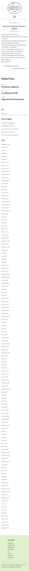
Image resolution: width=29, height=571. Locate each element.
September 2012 (5, 498)
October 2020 (5, 207)
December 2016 (5, 343)
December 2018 (5, 274)
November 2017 (5, 310)
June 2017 (3, 325)
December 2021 (5, 171)
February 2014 (5, 446)
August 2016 (4, 355)
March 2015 (4, 407)
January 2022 (4, 168)
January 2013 (4, 485)
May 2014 (3, 437)
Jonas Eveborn (14, 31)
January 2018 (4, 304)
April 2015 (4, 404)
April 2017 (4, 331)
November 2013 (5, 455)
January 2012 (4, 522)
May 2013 (3, 473)
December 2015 (5, 380)
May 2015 (3, 401)
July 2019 (3, 253)
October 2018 (4, 280)
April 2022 (4, 159)
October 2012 (4, 494)
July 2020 (3, 216)
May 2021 (3, 186)
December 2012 (5, 488)
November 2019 (5, 241)
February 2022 (5, 165)
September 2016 (5, 353)
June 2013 (3, 470)
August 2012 (4, 501)
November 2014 (5, 419)
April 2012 (4, 513)
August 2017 (4, 319)
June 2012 (3, 507)
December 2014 (5, 416)
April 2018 (4, 295)
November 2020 (5, 204)
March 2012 (4, 516)
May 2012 (3, 510)
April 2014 (4, 440)
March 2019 (4, 265)
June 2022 (4, 153)
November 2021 (5, 174)
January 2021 (4, 198)
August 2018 (4, 286)
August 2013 (4, 464)
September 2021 (5, 180)
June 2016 (3, 362)
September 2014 (5, 425)
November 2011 (5, 528)
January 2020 (4, 235)
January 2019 (4, 271)
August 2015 (4, 392)
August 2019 (4, 250)
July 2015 (3, 395)
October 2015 (4, 386)
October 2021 (4, 177)
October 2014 (4, 422)
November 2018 (5, 277)
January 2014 (4, 449)
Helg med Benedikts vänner (11, 66)
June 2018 (3, 289)
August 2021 (4, 183)
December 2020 (5, 201)
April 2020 (4, 226)
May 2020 (4, 223)
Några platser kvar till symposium (12, 99)
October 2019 (4, 244)
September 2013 (5, 461)
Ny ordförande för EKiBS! (9, 93)
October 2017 (4, 313)
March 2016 (4, 371)
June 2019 (3, 256)
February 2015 (5, 410)
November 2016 (5, 346)
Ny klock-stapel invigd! (19, 68)
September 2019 (5, 247)
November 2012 (5, 491)
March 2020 (4, 229)
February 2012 (5, 519)
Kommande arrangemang (10, 87)
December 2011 (5, 525)
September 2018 (5, 283)
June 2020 (4, 220)
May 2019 (3, 259)
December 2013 (5, 452)
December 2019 (5, 238)
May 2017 (3, 328)
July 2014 (3, 431)
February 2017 (5, 337)
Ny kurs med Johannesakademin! (9, 135)
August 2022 (4, 147)
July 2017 (3, 322)
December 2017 (5, 307)
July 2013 (3, 467)
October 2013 (4, 458)
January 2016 (4, 377)
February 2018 (5, 301)
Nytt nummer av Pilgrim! (7, 132)
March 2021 (4, 192)
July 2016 (3, 359)
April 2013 (4, 476)
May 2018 (3, 292)
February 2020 (5, 232)
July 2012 (3, 504)
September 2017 (5, 316)
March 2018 (4, 298)
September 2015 (5, 389)
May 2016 (3, 365)
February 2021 (5, 195)
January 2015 (4, 413)
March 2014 (4, 443)
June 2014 (3, 434)
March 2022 (4, 162)
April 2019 (4, 262)
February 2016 (5, 374)
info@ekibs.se (11, 557)
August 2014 (4, 428)
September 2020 (5, 210)
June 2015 (3, 398)
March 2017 (4, 334)
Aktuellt (3, 84)
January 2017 (4, 340)
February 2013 (5, 482)
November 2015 (5, 383)
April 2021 (4, 189)
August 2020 (4, 214)
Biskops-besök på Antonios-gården (14, 27)
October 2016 (4, 349)
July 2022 (3, 150)
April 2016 (4, 368)
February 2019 (5, 268)
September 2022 (5, 144)
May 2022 (4, 156)
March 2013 (4, 479)
